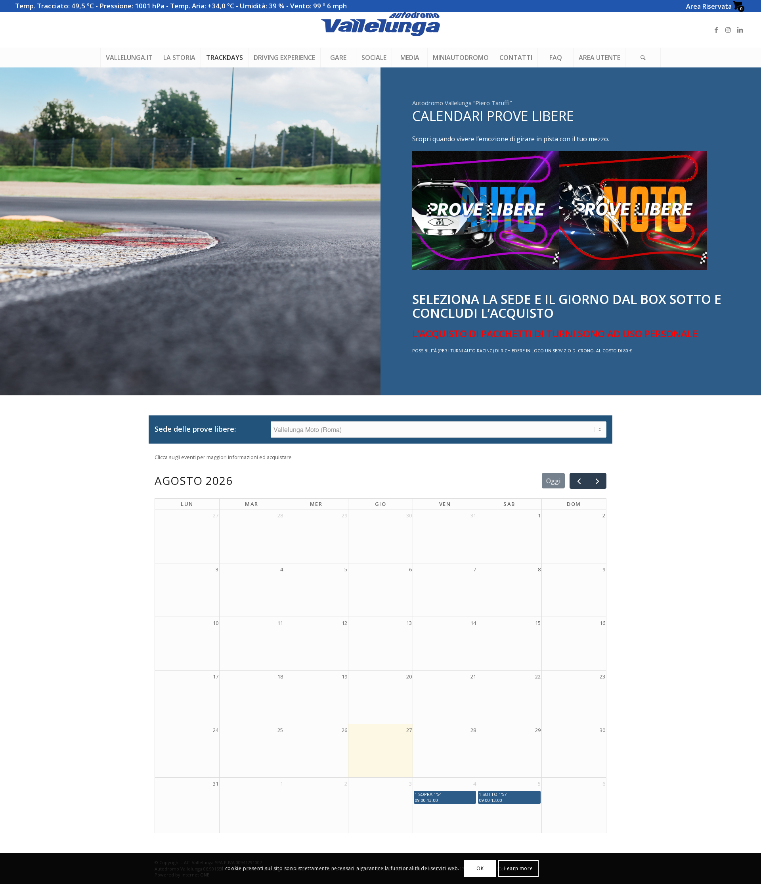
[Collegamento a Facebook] (716, 30)
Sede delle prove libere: (195, 429)
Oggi (553, 481)
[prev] (579, 481)
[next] (597, 481)
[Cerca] (643, 57)
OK (480, 868)
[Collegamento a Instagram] (728, 30)
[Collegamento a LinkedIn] (740, 30)
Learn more (518, 868)
